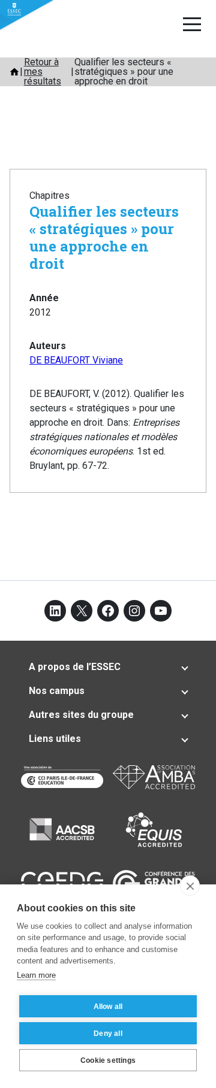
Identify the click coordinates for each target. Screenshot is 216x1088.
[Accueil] (14, 72)
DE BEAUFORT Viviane (76, 360)
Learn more (36, 975)
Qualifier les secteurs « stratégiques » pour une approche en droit (104, 237)
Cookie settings (108, 1060)
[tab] (108, 667)
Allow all (108, 1006)
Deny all (108, 1033)
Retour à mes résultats (42, 71)
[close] (190, 885)
